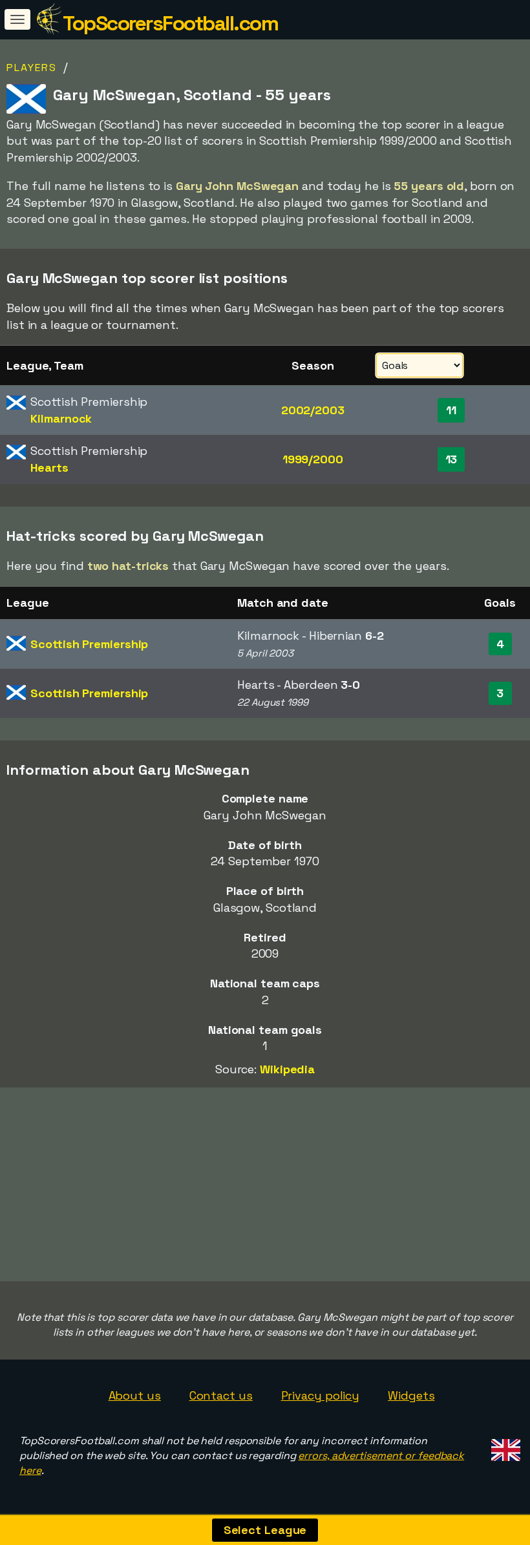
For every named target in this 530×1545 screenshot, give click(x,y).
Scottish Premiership (89, 643)
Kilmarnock (61, 418)
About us (135, 1395)
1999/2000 (312, 459)
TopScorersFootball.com (170, 23)
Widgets (411, 1395)
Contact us (221, 1395)
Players (31, 67)
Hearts (49, 467)
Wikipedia (287, 1069)
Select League (265, 1529)
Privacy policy (320, 1395)
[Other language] (504, 1446)
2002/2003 (312, 410)
